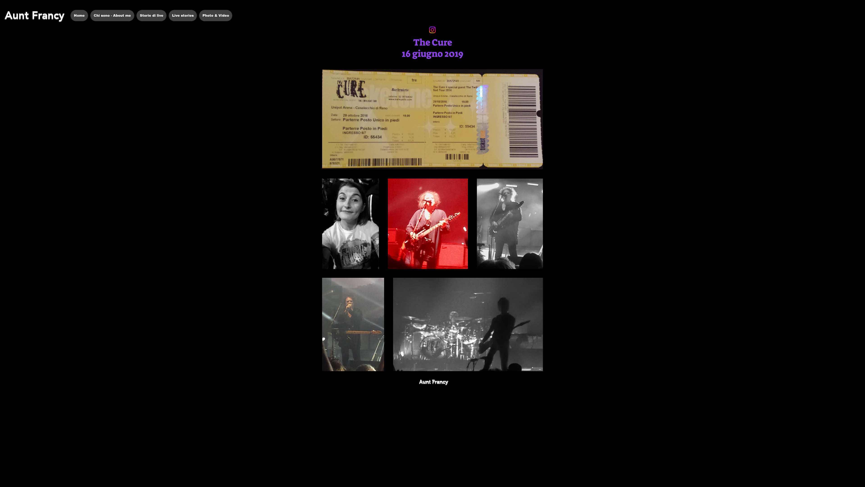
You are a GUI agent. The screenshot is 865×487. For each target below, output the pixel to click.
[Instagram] (432, 29)
